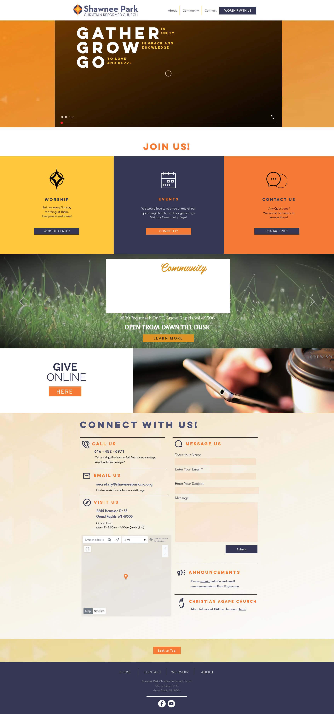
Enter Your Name (188, 455)
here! (242, 609)
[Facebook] (162, 703)
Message (182, 498)
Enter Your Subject (189, 483)
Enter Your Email (187, 469)
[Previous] (21, 301)
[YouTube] (171, 703)
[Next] (312, 301)
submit (205, 581)
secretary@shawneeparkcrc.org (124, 484)
